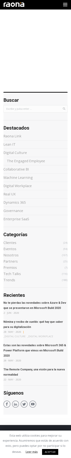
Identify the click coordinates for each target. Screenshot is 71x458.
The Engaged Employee (26, 161)
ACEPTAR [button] (50, 452)
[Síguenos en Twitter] (24, 404)
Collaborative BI (16, 169)
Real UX (9, 194)
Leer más (32, 452)
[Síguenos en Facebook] (6, 404)
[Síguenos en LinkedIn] (15, 404)
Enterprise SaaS (16, 219)
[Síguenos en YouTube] (32, 404)
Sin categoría (39, 65)
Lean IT (9, 144)
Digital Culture (15, 152)
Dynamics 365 (14, 202)
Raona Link (12, 136)
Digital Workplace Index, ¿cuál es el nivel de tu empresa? (33, 74)
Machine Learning (18, 177)
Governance (13, 210)
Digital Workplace (15, 65)
